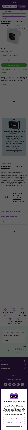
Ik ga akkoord (14, 418)
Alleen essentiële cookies (14, 422)
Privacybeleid (19, 414)
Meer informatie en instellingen (14, 426)
